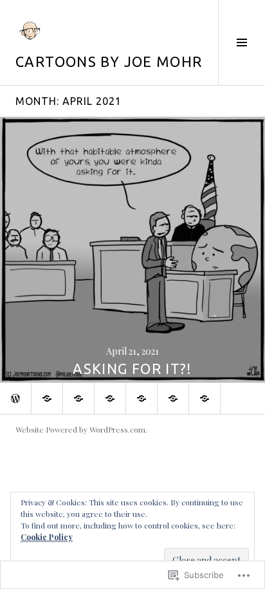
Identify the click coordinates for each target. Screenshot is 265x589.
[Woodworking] (110, 398)
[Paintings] (78, 398)
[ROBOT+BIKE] (173, 398)
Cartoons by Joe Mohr (109, 61)
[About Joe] (47, 398)
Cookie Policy (47, 537)
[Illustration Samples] (141, 398)
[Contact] (204, 398)
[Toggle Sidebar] (241, 42)
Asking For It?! (132, 368)
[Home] (15, 398)
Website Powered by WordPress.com (80, 429)
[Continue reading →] (132, 249)
